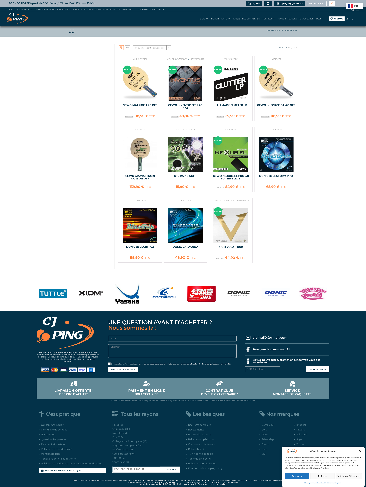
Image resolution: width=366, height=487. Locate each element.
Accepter (297, 476)
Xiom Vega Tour (231, 247)
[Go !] (332, 3)
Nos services (48, 434)
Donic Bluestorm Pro (276, 176)
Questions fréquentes (53, 439)
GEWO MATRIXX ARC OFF (140, 105)
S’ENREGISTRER (317, 369)
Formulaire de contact (54, 429)
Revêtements (196, 58)
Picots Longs (230, 58)
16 (287, 48)
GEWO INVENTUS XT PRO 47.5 (185, 106)
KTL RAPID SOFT (185, 176)
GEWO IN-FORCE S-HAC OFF (276, 105)
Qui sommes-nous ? (52, 425)
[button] (360, 451)
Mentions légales (334, 483)
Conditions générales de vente (58, 458)
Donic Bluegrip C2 (140, 247)
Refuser (322, 476)
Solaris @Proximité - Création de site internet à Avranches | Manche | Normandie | (192, 484)
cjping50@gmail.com (270, 338)
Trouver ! (171, 469)
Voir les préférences (349, 476)
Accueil (270, 30)
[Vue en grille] (121, 47)
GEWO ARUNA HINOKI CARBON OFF (140, 177)
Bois (135, 58)
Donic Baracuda (185, 247)
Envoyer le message (123, 369)
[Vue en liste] (127, 47)
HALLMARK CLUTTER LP (230, 105)
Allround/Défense (185, 129)
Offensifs (142, 58)
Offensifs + (182, 58)
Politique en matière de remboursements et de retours (73, 463)
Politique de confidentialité (315, 483)
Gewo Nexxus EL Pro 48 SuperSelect (231, 177)
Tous (295, 48)
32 (290, 48)
